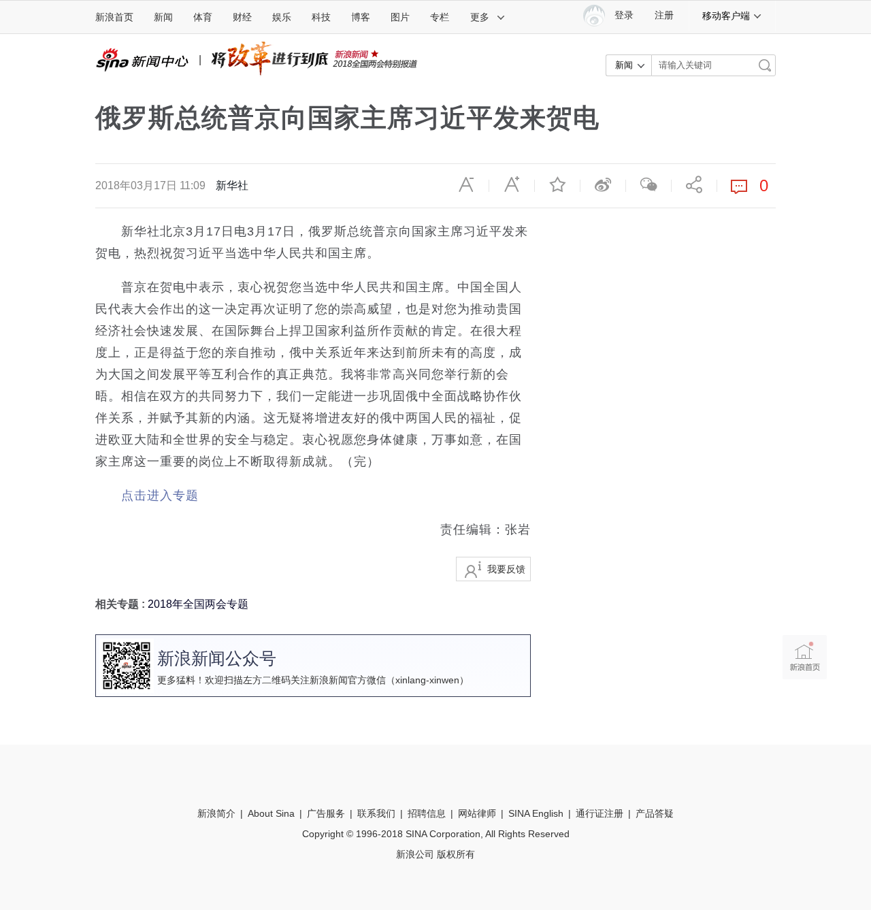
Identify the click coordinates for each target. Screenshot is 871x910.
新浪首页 (114, 17)
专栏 (439, 17)
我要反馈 (506, 569)
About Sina (271, 813)
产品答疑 (655, 813)
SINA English (535, 813)
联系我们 (376, 813)
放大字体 (512, 184)
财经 (242, 17)
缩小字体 (466, 184)
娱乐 (281, 17)
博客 (360, 17)
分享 (694, 184)
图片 (400, 17)
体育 (202, 17)
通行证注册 (599, 813)
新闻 (163, 17)
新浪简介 (216, 813)
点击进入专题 (160, 495)
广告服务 (326, 813)
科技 (321, 17)
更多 (479, 17)
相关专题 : (121, 604)
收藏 (557, 184)
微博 (603, 184)
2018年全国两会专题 (198, 604)
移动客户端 (726, 15)
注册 (664, 15)
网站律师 (477, 813)
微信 (648, 184)
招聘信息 (427, 813)
